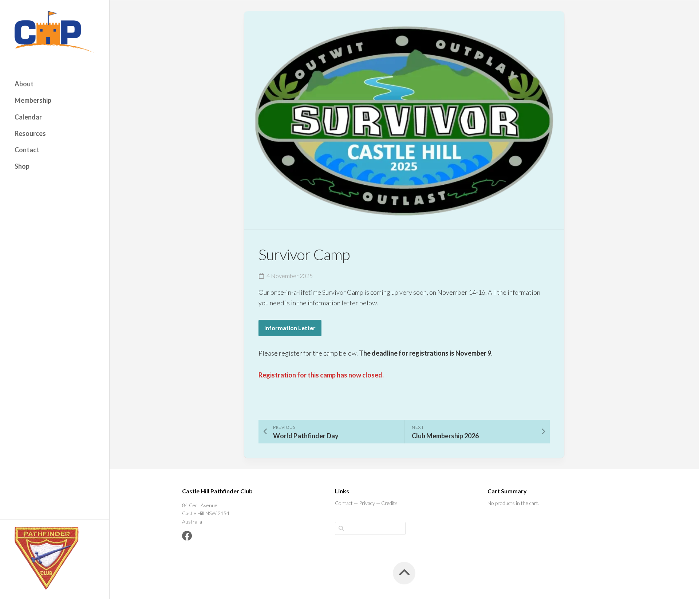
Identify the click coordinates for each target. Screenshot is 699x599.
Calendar (28, 117)
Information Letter (290, 327)
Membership (33, 100)
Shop (22, 166)
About (24, 84)
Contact (27, 150)
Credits (389, 503)
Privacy (367, 503)
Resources (30, 133)
